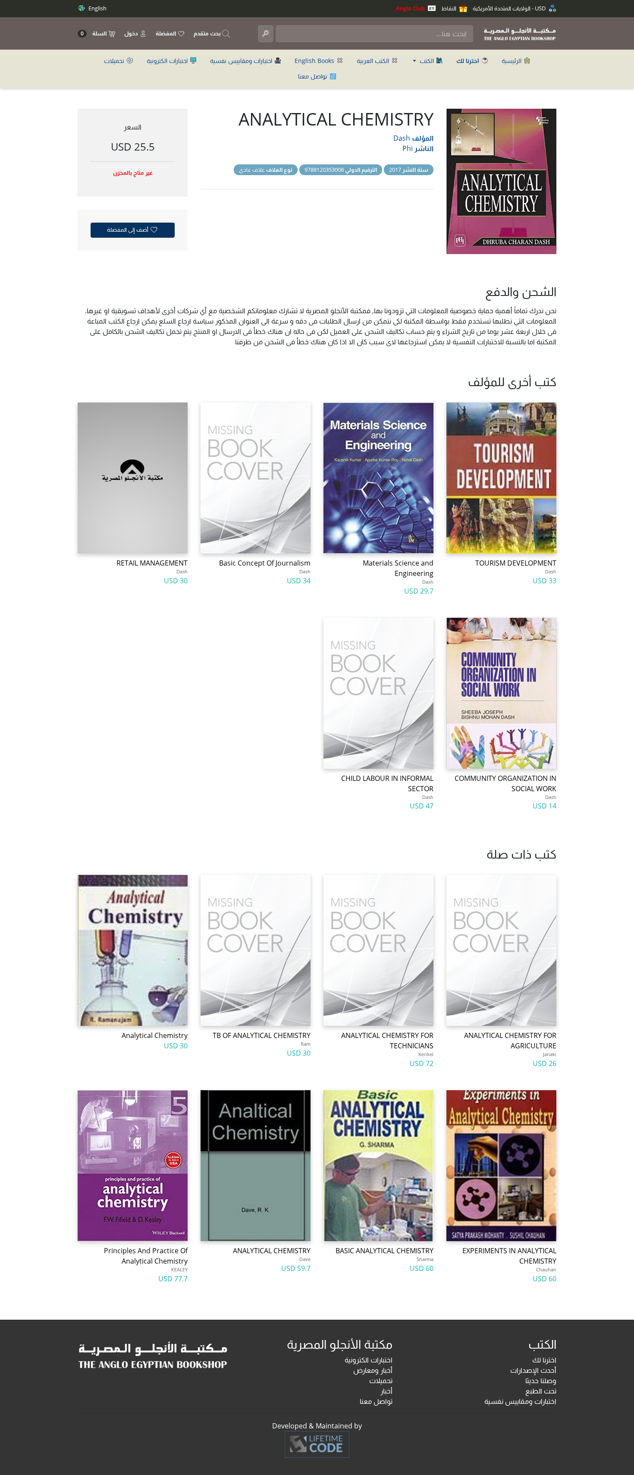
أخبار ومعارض (372, 1370)
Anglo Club (411, 8)
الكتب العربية (374, 61)
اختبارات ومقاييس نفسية (242, 61)
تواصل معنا (313, 76)
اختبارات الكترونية (168, 61)
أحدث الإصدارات (533, 1370)
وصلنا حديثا (540, 1380)
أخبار (386, 1391)
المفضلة (166, 33)
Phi (407, 148)
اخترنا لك (544, 1360)
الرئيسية (512, 61)
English (97, 8)
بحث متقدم (208, 33)
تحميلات (115, 61)
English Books (315, 61)
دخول (131, 33)
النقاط (449, 8)
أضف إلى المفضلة (128, 229)
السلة (94, 33)
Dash (401, 138)
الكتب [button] (427, 61)
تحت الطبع (540, 1391)
